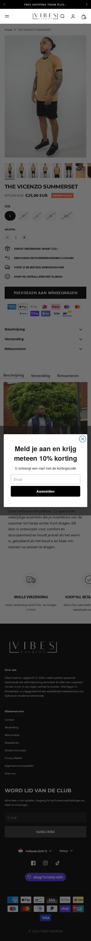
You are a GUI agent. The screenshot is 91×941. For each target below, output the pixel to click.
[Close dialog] (82, 439)
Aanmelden (45, 491)
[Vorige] (5, 4)
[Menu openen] (7, 16)
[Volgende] (87, 4)
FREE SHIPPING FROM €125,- (45, 4)
